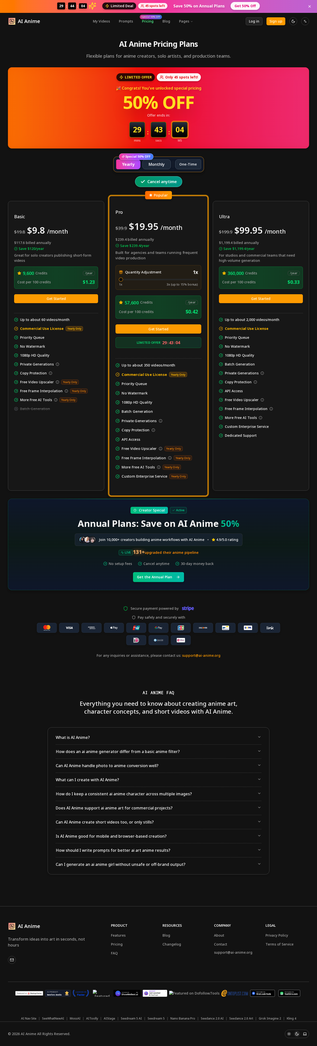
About (219, 935)
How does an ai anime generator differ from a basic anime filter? (118, 751)
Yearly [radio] (128, 164)
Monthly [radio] (157, 164)
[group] (158, 164)
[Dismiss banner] (309, 6)
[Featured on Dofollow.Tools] (194, 993)
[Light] (289, 1034)
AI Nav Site (28, 1019)
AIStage (109, 1019)
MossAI (75, 1019)
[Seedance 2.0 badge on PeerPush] (155, 993)
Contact (220, 944)
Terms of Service (279, 944)
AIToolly (92, 1019)
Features (118, 935)
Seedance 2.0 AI (212, 1019)
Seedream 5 (156, 1019)
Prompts (126, 21)
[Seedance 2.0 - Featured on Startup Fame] (29, 993)
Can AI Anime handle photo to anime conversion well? (107, 765)
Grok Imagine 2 (270, 1019)
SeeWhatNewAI (53, 1019)
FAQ (114, 953)
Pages (184, 21)
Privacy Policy (276, 935)
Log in (254, 21)
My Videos (101, 21)
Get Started (56, 298)
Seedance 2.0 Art (241, 1019)
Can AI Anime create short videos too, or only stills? (105, 822)
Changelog (171, 944)
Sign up (275, 21)
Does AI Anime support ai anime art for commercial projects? (114, 808)
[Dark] (297, 1034)
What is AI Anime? (73, 737)
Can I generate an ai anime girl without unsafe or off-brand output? (120, 864)
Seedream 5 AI (131, 1019)
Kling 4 (291, 1019)
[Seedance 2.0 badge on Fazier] (81, 993)
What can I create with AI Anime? (87, 779)
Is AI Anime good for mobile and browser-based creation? (111, 836)
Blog (166, 21)
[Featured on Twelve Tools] (58, 993)
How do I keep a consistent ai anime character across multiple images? (124, 794)
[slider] (121, 279)
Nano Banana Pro (182, 1019)
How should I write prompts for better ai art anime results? (113, 850)
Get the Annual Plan (154, 577)
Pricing (149, 20)
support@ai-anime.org (201, 655)
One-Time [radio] (188, 164)
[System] (305, 1034)
